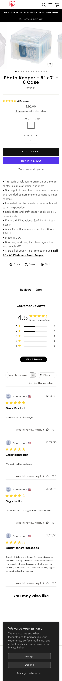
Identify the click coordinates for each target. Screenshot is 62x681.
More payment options (31, 169)
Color (31, 118)
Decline (29, 665)
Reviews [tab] (25, 289)
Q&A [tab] (39, 289)
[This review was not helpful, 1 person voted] (53, 429)
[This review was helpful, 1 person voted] (47, 429)
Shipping (19, 111)
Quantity (31, 135)
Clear (31, 125)
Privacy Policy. (16, 647)
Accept (29, 656)
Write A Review (34, 359)
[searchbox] (18, 375)
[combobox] (42, 383)
